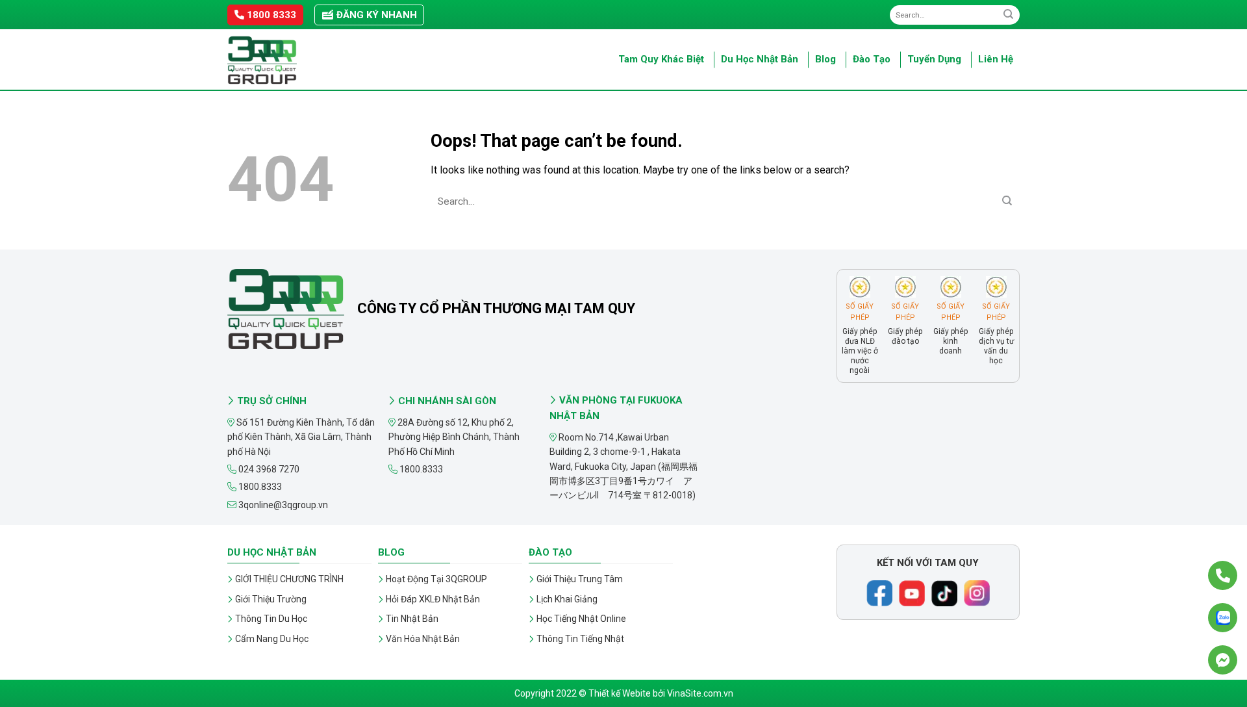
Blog (825, 59)
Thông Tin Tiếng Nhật (580, 639)
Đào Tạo (871, 59)
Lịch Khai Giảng (567, 599)
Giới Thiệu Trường (271, 599)
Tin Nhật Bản (412, 618)
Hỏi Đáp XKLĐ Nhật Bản (433, 599)
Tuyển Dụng (934, 59)
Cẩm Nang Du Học (272, 639)
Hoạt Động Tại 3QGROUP (436, 579)
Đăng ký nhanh (375, 15)
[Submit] (1008, 14)
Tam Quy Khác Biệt (661, 59)
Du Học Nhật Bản (759, 59)
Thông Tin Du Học (271, 618)
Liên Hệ (995, 59)
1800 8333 (270, 15)
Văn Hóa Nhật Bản (423, 639)
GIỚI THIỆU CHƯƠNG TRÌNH (289, 579)
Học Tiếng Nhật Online (581, 618)
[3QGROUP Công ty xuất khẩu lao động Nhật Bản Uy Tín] (292, 60)
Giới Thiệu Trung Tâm (579, 579)
